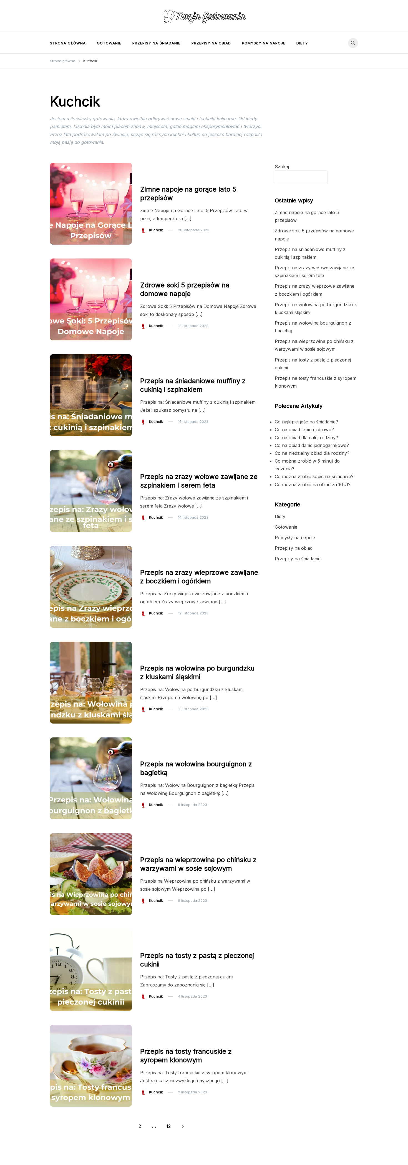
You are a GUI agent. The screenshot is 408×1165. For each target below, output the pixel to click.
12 (168, 1126)
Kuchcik (156, 230)
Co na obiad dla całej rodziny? (306, 437)
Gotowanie (109, 43)
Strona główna (68, 43)
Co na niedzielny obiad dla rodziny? (312, 453)
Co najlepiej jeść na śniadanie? (306, 422)
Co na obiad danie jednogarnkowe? (312, 445)
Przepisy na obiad (211, 43)
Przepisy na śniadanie (156, 43)
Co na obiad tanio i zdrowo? (304, 429)
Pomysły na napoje (263, 43)
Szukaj (282, 166)
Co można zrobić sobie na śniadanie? (314, 476)
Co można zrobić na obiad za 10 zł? (313, 484)
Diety (302, 43)
